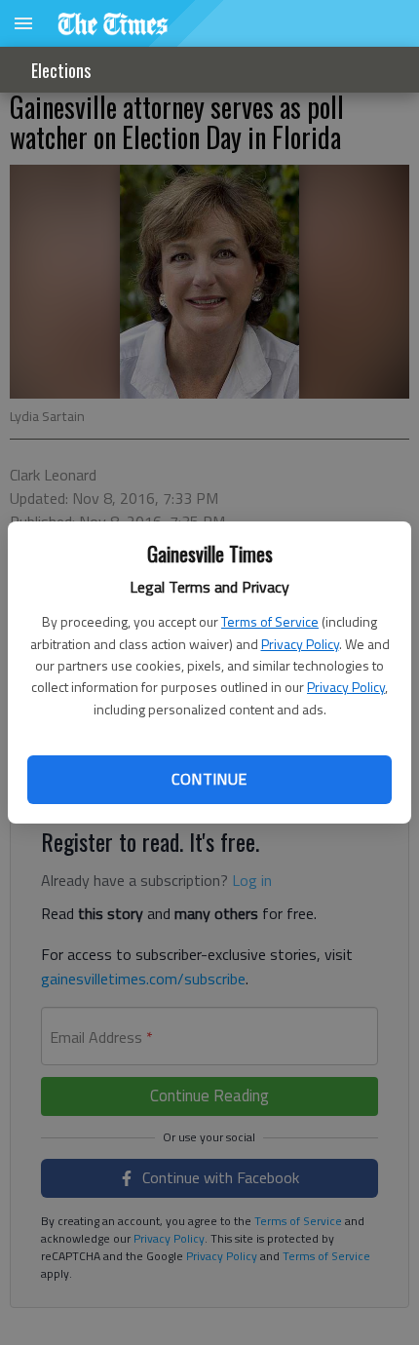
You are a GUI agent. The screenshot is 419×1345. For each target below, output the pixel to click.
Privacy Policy (300, 644)
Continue (209, 778)
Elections (61, 70)
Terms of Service (270, 621)
